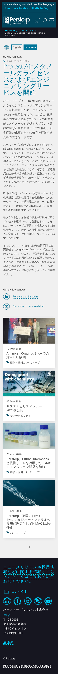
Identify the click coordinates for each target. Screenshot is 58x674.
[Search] (44, 20)
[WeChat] (38, 601)
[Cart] (37, 20)
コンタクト (19, 591)
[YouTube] (48, 601)
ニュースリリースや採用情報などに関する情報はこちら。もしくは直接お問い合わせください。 (28, 574)
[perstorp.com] (18, 20)
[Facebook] (17, 601)
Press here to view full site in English (29, 8)
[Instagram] (28, 601)
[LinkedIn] (7, 601)
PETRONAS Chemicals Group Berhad (27, 665)
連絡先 (8, 642)
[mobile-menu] (51, 21)
